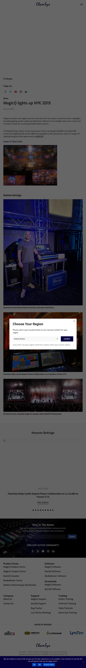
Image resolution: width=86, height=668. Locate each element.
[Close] (74, 321)
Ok (34, 665)
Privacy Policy (49, 665)
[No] (83, 662)
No (40, 665)
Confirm (67, 339)
